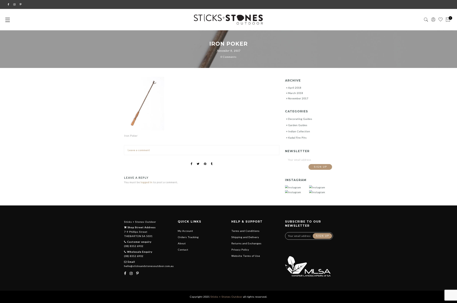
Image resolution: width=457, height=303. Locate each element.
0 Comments (228, 56)
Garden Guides (297, 125)
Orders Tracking (188, 237)
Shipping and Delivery (245, 237)
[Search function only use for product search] (426, 19)
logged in (146, 182)
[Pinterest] (138, 273)
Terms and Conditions (245, 230)
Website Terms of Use (245, 255)
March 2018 (295, 93)
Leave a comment (139, 150)
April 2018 (294, 87)
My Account (185, 230)
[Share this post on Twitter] (198, 160)
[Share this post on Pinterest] (205, 160)
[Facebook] (125, 273)
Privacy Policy (240, 249)
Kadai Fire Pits (297, 137)
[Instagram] (132, 273)
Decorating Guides (300, 118)
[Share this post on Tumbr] (212, 160)
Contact (183, 249)
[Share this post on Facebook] (191, 160)
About (182, 243)
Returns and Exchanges (246, 243)
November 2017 (298, 98)
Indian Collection (299, 131)
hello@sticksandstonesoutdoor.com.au (149, 266)
